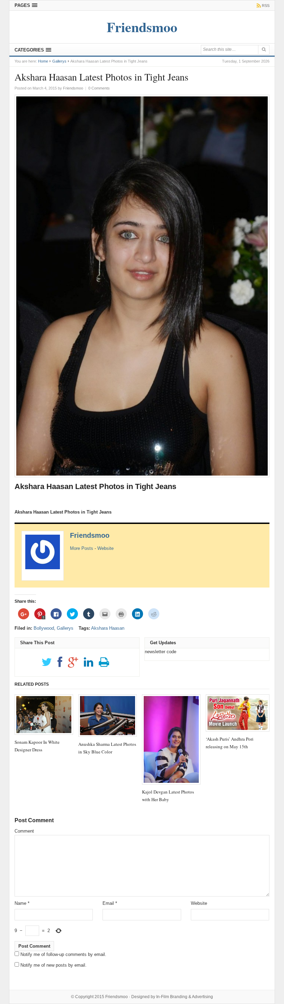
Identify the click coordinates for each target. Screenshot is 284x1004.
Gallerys (59, 61)
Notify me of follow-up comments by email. (63, 954)
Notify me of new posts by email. (53, 965)
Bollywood (44, 628)
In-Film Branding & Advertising (184, 996)
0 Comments (99, 88)
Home (43, 61)
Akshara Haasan (107, 628)
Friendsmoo (89, 535)
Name (22, 903)
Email (110, 903)
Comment (24, 831)
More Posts (81, 548)
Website (105, 548)
